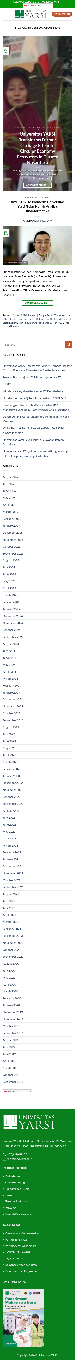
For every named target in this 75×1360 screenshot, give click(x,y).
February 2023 (12, 769)
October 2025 (11, 546)
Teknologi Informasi (17, 1201)
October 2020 (11, 949)
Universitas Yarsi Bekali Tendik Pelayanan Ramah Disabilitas (33, 442)
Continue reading (37, 185)
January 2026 (11, 525)
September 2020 (13, 956)
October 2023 (11, 713)
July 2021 (9, 901)
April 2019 (9, 1060)
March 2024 (10, 678)
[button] (5, 14)
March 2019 (10, 1067)
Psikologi (10, 1207)
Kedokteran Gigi (15, 1182)
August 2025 (11, 560)
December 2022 (13, 782)
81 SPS (7, 384)
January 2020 (11, 1005)
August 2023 (11, 727)
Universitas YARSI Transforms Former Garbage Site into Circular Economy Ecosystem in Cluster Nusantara (37, 148)
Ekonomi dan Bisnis (16, 1188)
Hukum (9, 1195)
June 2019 (9, 1054)
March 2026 (10, 511)
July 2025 (9, 567)
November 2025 (13, 539)
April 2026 (9, 504)
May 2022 (9, 831)
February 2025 (12, 602)
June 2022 (9, 824)
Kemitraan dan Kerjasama (21, 1271)
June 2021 (9, 908)
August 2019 (11, 1040)
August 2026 (11, 477)
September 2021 (13, 887)
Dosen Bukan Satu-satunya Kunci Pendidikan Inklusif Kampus (36, 419)
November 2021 (13, 873)
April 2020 (9, 984)
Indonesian (33, 5)
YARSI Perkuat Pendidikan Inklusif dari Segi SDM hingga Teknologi (33, 430)
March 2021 (10, 921)
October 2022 (11, 796)
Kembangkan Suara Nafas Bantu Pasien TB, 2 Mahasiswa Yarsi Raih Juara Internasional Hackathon (36, 407)
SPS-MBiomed (42, 197)
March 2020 (10, 991)
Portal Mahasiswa (16, 1239)
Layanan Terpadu (15, 1258)
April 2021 (9, 915)
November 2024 (13, 623)
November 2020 (13, 942)
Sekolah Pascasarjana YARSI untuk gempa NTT (32, 377)
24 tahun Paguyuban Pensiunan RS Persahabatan (34, 391)
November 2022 (13, 789)
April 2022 (9, 838)
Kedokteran (12, 1176)
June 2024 (9, 657)
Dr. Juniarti (56, 319)
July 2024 (9, 650)
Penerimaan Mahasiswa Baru (23, 1233)
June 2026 (9, 490)
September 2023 (13, 720)
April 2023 (9, 755)
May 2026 (9, 497)
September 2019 (13, 1033)
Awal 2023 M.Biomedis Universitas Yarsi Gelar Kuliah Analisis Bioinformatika (37, 206)
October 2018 (11, 1074)
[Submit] (68, 344)
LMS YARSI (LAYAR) (17, 1252)
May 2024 (9, 664)
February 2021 (12, 928)
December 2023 (13, 699)
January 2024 (11, 692)
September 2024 (13, 636)
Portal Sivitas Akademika (20, 1245)
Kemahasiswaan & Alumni (21, 1264)
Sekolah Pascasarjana (18, 1214)
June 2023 (9, 741)
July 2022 (9, 817)
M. (51, 221)
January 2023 (11, 776)
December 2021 (13, 866)
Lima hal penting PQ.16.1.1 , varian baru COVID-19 (34, 398)
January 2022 (11, 859)
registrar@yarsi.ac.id (19, 1158)
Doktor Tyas (42, 319)
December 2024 (13, 616)
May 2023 (9, 748)
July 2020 (9, 970)
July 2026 (9, 484)
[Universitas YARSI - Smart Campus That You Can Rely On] (31, 14)
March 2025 (10, 595)
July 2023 (9, 734)
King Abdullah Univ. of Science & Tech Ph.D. (40, 322)
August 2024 (11, 644)
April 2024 (9, 671)
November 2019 (13, 1019)
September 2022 (13, 803)
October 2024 (11, 629)
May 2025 (9, 581)
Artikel (29, 197)
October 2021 (11, 880)
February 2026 (12, 518)
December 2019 (13, 1012)
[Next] (66, 113)
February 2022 (12, 852)
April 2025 (9, 588)
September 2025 (13, 553)
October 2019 (11, 1026)
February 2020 (12, 998)
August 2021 (11, 894)
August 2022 (11, 810)
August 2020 (11, 963)
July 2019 (9, 1047)
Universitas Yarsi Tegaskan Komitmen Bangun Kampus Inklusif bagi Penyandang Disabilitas (37, 454)
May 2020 (9, 977)
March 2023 (10, 762)
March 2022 (10, 845)
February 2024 (12, 685)
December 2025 (13, 532)
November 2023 (13, 706)
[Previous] (8, 113)
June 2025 (9, 574)
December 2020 (13, 935)
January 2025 (11, 609)
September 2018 (13, 1081)
